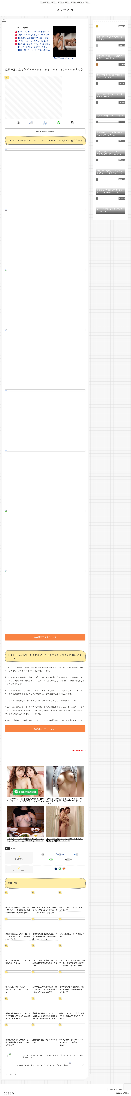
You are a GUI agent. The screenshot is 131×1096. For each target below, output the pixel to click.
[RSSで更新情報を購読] (64, 869)
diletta (14, 848)
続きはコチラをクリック (45, 637)
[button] (72, 123)
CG (8, 848)
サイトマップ (123, 1089)
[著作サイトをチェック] (55, 869)
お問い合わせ (112, 1089)
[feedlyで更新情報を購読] (60, 869)
